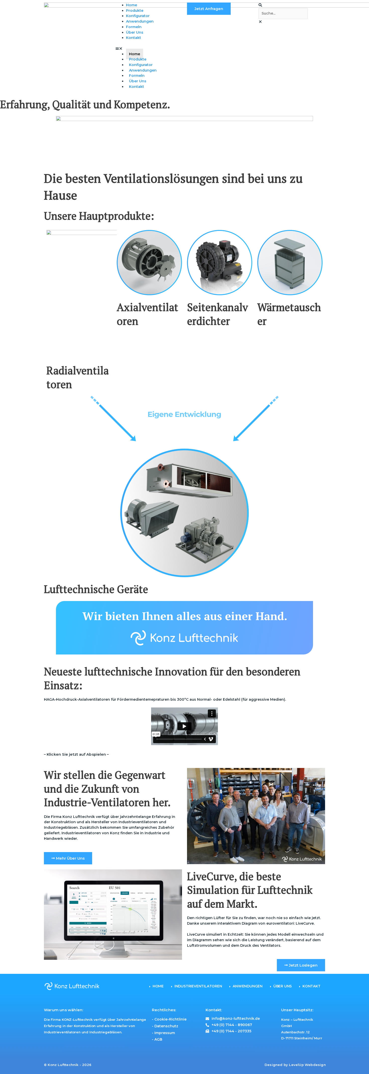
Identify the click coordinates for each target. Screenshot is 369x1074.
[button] (148, 48)
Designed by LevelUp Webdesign (295, 1064)
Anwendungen (140, 21)
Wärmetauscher (289, 314)
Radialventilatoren (77, 377)
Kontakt (133, 37)
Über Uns (134, 32)
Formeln (134, 27)
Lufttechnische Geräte (96, 589)
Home (131, 5)
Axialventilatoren (147, 314)
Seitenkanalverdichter (217, 314)
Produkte (134, 10)
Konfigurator (138, 16)
